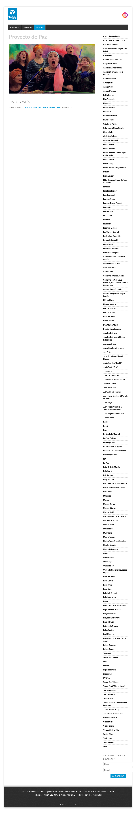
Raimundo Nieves (110, 626)
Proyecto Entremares (111, 618)
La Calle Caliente (109, 438)
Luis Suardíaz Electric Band (114, 488)
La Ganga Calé (108, 442)
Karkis (105, 422)
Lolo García (107, 471)
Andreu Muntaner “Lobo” (113, 60)
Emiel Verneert (109, 195)
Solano (106, 666)
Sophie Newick (109, 670)
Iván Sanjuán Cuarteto (112, 329)
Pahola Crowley (109, 597)
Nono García (108, 558)
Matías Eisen (108, 529)
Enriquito (107, 207)
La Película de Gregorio (112, 447)
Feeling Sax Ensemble (111, 236)
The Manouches (109, 690)
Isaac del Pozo (109, 317)
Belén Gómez (108, 95)
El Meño (106, 187)
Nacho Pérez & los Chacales (114, 541)
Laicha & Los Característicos (114, 451)
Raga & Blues (108, 622)
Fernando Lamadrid (111, 240)
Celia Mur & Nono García (113, 128)
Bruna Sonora (108, 120)
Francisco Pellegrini (111, 253)
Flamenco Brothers (111, 249)
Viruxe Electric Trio (111, 730)
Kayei (105, 426)
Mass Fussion (108, 525)
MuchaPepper (109, 537)
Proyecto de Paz (109, 614)
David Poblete (109, 149)
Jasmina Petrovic (110, 333)
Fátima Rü (107, 224)
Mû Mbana (107, 533)
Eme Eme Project (110, 191)
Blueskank (107, 103)
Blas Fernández (109, 99)
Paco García (108, 581)
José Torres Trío (109, 388)
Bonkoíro (107, 112)
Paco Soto (107, 589)
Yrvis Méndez (108, 742)
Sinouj (106, 662)
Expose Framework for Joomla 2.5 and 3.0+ (12, 14)
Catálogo (28, 27)
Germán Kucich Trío (111, 264)
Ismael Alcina (108, 321)
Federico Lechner (110, 228)
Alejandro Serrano (110, 45)
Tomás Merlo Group (111, 710)
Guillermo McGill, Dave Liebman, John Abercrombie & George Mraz (115, 282)
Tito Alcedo (108, 699)
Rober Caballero (109, 645)
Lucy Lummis (108, 479)
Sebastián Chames (110, 658)
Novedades (14, 27)
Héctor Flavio (108, 300)
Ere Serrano (108, 212)
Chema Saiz (108, 132)
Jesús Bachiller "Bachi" (112, 363)
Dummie (106, 172)
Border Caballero (110, 116)
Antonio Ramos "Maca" (112, 68)
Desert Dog (107, 164)
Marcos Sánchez (109, 508)
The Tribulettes (109, 695)
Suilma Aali (107, 674)
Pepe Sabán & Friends (112, 610)
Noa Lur (106, 554)
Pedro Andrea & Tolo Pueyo (114, 606)
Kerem (106, 430)
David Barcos (108, 145)
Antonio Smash (109, 79)
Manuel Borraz (109, 504)
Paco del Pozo (109, 577)
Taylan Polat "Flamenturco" (114, 686)
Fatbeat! (106, 220)
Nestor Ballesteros (110, 549)
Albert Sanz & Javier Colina (114, 41)
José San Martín (109, 384)
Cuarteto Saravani (110, 140)
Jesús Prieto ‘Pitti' (110, 367)
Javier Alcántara (109, 344)
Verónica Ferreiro (110, 718)
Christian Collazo (110, 136)
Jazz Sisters (107, 352)
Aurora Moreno (109, 91)
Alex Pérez (107, 56)
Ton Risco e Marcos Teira (113, 714)
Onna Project (108, 566)
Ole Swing (107, 562)
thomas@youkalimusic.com (52, 792)
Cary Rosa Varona (110, 124)
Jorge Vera (107, 371)
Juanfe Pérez (108, 418)
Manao (106, 500)
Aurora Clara (108, 87)
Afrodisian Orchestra (111, 36)
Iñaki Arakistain (109, 308)
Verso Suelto (108, 722)
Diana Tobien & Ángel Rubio (114, 168)
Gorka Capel (108, 272)
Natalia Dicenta (109, 545)
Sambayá (107, 653)
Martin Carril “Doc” (111, 521)
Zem (105, 747)
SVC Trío (106, 678)
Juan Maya (107, 403)
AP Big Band (108, 83)
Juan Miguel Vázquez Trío (113, 414)
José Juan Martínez (111, 375)
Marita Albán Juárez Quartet (114, 517)
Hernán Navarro (109, 304)
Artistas (39, 27)
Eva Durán (107, 216)
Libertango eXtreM (110, 455)
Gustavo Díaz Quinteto (112, 289)
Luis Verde (107, 492)
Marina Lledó (108, 512)
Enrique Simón (109, 199)
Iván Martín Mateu (110, 325)
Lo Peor (106, 463)
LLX (104, 459)
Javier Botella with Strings (113, 348)
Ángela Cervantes (110, 64)
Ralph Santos (108, 630)
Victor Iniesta (108, 726)
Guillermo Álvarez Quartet (113, 276)
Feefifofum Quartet (111, 232)
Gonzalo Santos (109, 268)
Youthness (107, 738)
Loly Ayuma (108, 475)
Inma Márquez (109, 313)
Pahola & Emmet (110, 593)
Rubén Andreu (109, 649)
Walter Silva (108, 734)
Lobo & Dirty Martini (111, 467)
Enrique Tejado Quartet (112, 203)
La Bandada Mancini (111, 434)
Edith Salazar (108, 176)
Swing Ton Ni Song (110, 682)
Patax (105, 601)
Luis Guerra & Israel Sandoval (115, 484)
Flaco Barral (108, 244)
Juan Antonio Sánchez (112, 392)
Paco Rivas (107, 585)
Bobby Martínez (109, 108)
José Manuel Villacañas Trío (114, 380)
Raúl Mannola (108, 634)
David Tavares (108, 160)
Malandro (107, 496)
